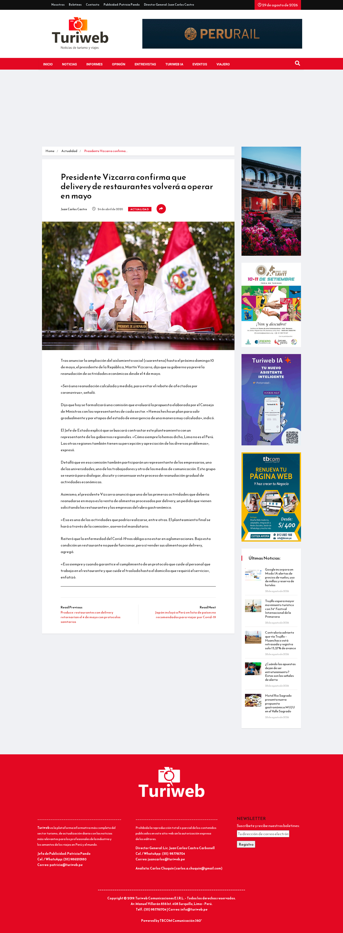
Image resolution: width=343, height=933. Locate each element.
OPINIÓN (118, 64)
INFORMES (94, 64)
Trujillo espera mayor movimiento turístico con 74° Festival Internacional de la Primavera (279, 609)
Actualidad (69, 151)
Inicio (48, 64)
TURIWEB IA (174, 64)
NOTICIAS (69, 64)
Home (50, 151)
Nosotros (58, 5)
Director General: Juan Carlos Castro (169, 5)
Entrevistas (145, 64)
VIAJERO (223, 64)
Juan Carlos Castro (74, 209)
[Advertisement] (172, 111)
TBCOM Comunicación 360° (181, 920)
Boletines (75, 5)
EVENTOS (199, 64)
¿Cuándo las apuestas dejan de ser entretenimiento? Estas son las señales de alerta (280, 672)
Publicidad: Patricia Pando (122, 5)
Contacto (92, 5)
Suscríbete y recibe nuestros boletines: (268, 825)
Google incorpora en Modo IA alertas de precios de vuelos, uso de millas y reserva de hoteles (280, 577)
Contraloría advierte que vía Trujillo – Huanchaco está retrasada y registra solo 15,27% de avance (280, 640)
